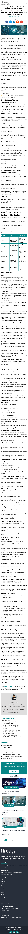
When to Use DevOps (10, 733)
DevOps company (8, 686)
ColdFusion (3, 881)
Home (2, 6)
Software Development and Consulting (12, 756)
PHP (2, 890)
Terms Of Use (15, 929)
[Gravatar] (2, 922)
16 (19, 840)
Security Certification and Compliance (11, 754)
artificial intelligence (7, 747)
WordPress (3, 894)
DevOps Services (14, 17)
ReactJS (3, 892)
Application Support (7, 745)
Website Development (7, 758)
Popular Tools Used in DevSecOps (13, 731)
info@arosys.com (7, 866)
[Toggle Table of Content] (24, 718)
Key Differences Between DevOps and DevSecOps (11, 727)
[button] (6, 21)
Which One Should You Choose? (13, 736)
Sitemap (21, 929)
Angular (3, 879)
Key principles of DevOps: (10, 722)
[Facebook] (14, 932)
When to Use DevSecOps (11, 735)
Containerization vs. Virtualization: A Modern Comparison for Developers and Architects (13, 811)
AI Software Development (7, 906)
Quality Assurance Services (9, 752)
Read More (4, 793)
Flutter (2, 883)
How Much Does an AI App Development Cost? (13, 831)
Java (2, 885)
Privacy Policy (8, 929)
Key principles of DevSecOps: (12, 725)
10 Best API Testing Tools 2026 (10, 791)
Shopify (3, 897)
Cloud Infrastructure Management (10, 749)
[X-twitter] (17, 932)
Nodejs (2, 888)
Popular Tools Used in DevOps (12, 730)
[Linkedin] (10, 932)
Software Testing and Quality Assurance (11, 917)
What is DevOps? (6, 720)
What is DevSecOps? (7, 723)
